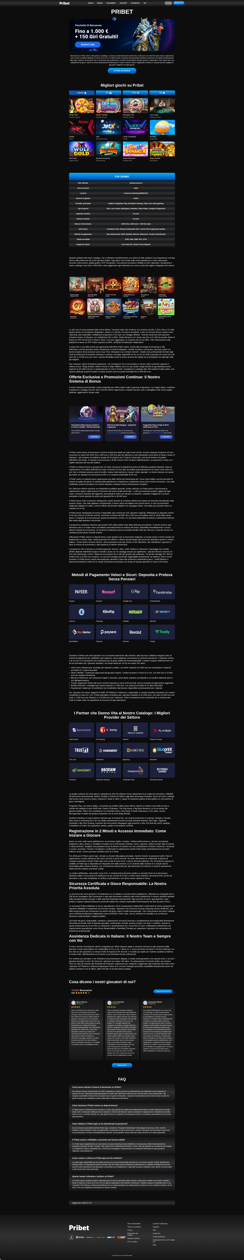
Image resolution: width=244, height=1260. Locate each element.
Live (107, 93)
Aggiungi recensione (163, 991)
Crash (134, 93)
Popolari (80, 93)
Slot (160, 93)
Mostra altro (122, 1065)
